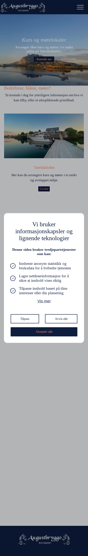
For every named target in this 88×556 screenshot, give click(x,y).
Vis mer (44, 301)
